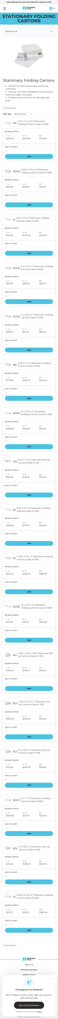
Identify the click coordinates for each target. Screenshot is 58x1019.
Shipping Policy (29, 975)
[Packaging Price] (29, 8)
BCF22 (16, 316)
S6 (14, 558)
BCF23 (16, 171)
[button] (29, 31)
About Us (29, 965)
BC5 (15, 751)
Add (29, 156)
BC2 (15, 848)
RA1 (15, 122)
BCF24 (16, 412)
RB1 (15, 364)
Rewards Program (29, 970)
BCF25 (16, 267)
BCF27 (16, 799)
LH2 (15, 461)
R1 (14, 219)
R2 (14, 509)
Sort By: (7, 114)
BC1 (15, 654)
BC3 (15, 703)
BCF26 (16, 606)
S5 (14, 896)
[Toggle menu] (8, 8)
